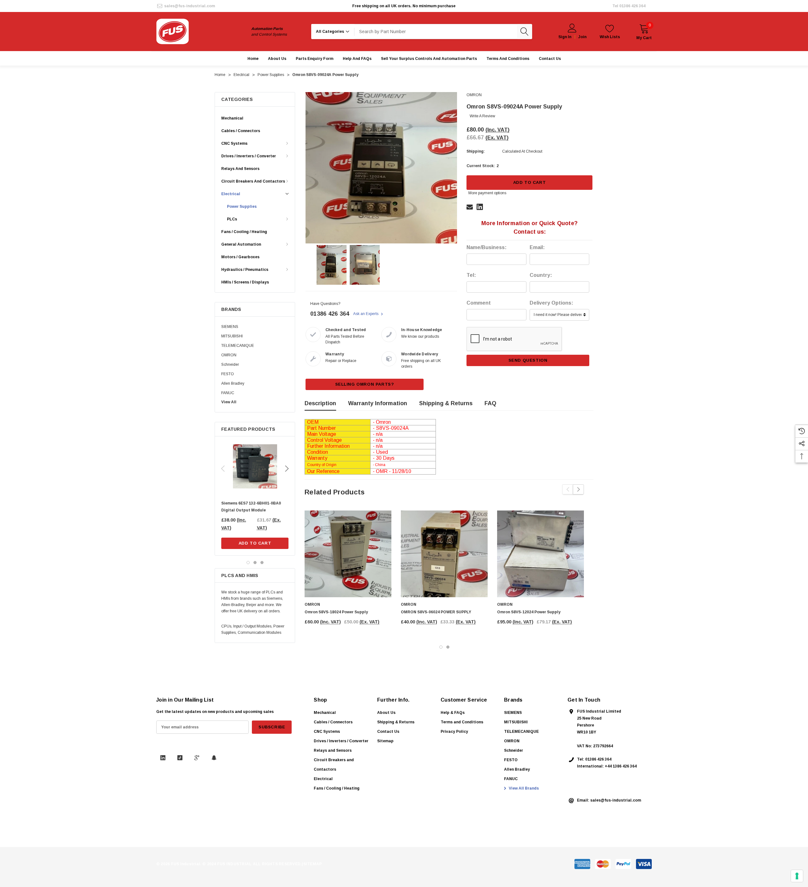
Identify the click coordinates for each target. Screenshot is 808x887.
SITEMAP (312, 864)
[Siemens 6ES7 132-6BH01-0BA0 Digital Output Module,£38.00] (254, 466)
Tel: (471, 275)
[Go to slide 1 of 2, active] (441, 647)
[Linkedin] (480, 207)
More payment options (487, 193)
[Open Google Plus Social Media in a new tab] (197, 757)
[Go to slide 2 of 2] (447, 647)
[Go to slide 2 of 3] (255, 562)
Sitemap (385, 741)
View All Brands (523, 788)
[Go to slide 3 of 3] (262, 562)
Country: (541, 275)
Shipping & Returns (445, 403)
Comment (478, 303)
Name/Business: (486, 247)
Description (320, 403)
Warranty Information (377, 403)
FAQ (490, 403)
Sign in (564, 37)
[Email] (469, 207)
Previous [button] (222, 468)
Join (582, 37)
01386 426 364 (632, 6)
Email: (537, 247)
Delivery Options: (551, 303)
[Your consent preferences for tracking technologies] (797, 876)
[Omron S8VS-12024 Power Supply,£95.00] (540, 554)
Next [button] (286, 468)
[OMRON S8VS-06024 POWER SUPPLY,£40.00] (444, 554)
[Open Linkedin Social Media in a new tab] (162, 757)
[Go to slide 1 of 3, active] (248, 562)
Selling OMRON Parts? (364, 384)
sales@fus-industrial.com (189, 6)
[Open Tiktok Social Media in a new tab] (180, 757)
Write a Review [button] (482, 116)
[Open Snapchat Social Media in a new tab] (214, 757)
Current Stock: (482, 166)
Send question (528, 360)
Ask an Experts (366, 314)
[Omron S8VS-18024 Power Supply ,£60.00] (348, 554)
